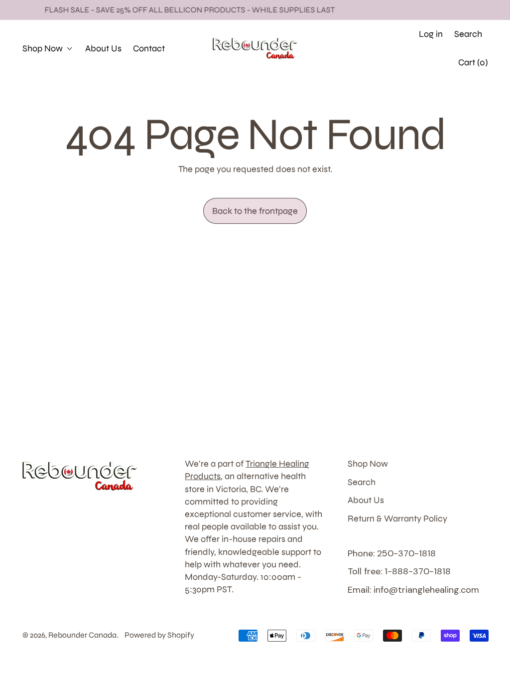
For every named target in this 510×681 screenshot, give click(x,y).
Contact (149, 48)
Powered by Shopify (159, 635)
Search (362, 482)
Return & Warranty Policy (397, 518)
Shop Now (368, 463)
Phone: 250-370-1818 (392, 553)
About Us (103, 48)
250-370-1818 (375, 33)
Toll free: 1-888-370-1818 (399, 571)
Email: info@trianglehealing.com (413, 590)
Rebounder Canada (82, 635)
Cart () (473, 65)
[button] (468, 34)
